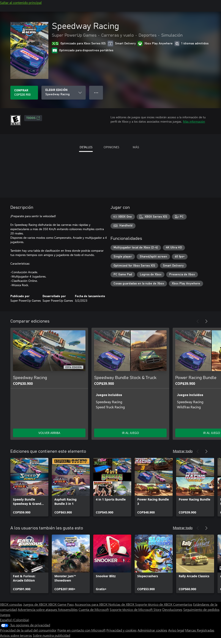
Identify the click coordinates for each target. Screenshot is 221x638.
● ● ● (96, 92)
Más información (194, 121)
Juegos (5, 614)
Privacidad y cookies (121, 630)
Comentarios (182, 604)
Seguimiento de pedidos (201, 609)
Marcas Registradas (199, 630)
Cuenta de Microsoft (94, 609)
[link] (29, 487)
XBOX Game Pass (61, 604)
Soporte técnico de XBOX (154, 604)
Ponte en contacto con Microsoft (81, 630)
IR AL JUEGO (130, 433)
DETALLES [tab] (86, 147)
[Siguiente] (206, 321)
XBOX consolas (11, 604)
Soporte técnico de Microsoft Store (135, 609)
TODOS (31, 118)
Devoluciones (172, 609)
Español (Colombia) (14, 620)
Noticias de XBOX (121, 604)
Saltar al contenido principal (21, 2)
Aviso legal (176, 630)
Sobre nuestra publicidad (51, 635)
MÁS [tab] (136, 147)
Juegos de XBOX (35, 604)
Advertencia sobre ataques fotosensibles (48, 609)
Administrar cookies (152, 630)
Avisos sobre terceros (16, 635)
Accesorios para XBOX (91, 604)
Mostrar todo (183, 451)
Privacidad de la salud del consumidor (28, 630)
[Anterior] (197, 321)
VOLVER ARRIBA (49, 433)
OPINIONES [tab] (111, 147)
